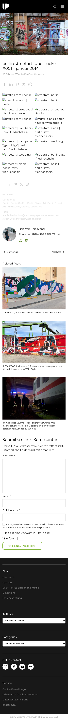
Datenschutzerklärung (15, 699)
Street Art (36, 206)
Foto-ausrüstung (12, 597)
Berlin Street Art (36, 203)
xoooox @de (34, 218)
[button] (54, 6)
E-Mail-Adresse (11, 510)
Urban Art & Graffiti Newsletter (20, 694)
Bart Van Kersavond (34, 74)
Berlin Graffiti (18, 203)
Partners (7, 582)
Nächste (56, 251)
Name (6, 496)
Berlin (5, 203)
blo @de (22, 215)
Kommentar (9, 455)
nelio (44, 215)
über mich (8, 577)
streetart (21, 218)
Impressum (9, 704)
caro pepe (34, 215)
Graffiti (25, 206)
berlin (13, 215)
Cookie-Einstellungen (14, 689)
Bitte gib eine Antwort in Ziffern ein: (26, 532)
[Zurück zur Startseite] (5, 6)
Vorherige (12, 251)
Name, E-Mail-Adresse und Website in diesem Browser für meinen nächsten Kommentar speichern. (33, 526)
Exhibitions (8, 592)
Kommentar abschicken (22, 546)
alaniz (5, 215)
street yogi (8, 218)
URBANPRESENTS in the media (20, 587)
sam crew (53, 215)
